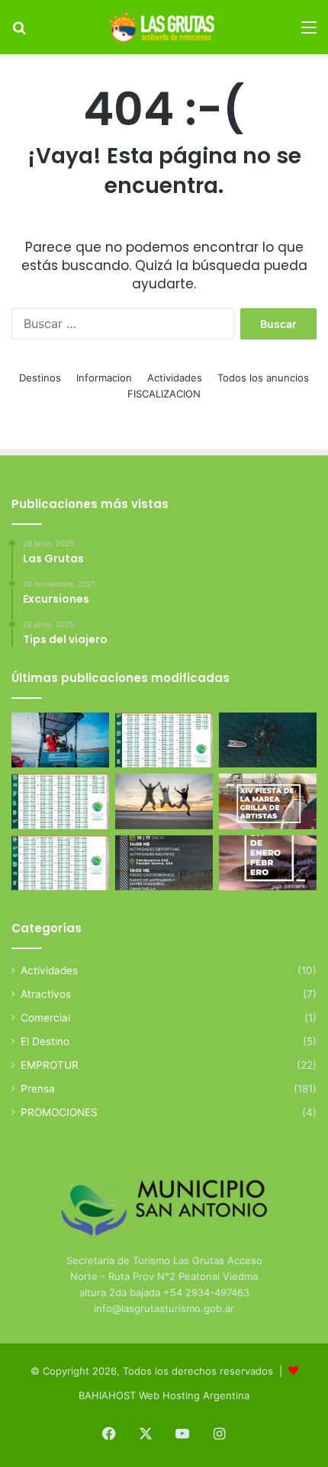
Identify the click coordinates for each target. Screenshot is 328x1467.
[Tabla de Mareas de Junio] (164, 740)
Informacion (104, 378)
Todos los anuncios (263, 378)
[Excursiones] (164, 801)
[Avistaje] (268, 740)
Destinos (40, 378)
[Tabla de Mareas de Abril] (60, 801)
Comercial (45, 1018)
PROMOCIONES (59, 1112)
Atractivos (46, 994)
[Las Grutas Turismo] (164, 27)
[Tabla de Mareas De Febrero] (60, 862)
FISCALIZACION (164, 394)
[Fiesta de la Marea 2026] (268, 801)
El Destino (45, 1041)
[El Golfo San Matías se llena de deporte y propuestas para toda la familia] (268, 862)
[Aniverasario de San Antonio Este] (164, 862)
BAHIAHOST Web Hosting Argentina (164, 1395)
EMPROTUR (50, 1065)
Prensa (38, 1089)
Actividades (174, 378)
